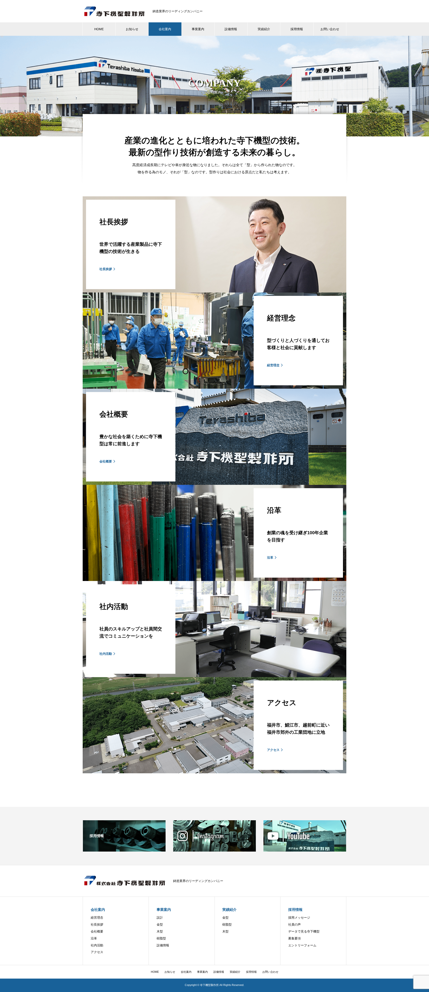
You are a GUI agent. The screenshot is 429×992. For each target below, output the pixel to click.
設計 (160, 917)
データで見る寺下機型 (304, 931)
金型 (160, 924)
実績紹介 (264, 29)
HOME (99, 29)
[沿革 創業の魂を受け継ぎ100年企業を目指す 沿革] (214, 579)
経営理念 (97, 917)
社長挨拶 (97, 924)
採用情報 (296, 29)
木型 (160, 931)
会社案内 (165, 29)
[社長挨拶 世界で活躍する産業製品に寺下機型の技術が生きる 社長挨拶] (214, 291)
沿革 (94, 938)
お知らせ (132, 29)
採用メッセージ (299, 917)
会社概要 (97, 931)
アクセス (97, 952)
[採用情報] (124, 850)
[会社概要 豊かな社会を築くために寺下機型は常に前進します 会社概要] (214, 483)
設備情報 (231, 29)
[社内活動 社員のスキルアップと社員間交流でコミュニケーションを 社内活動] (214, 675)
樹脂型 (161, 938)
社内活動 (97, 945)
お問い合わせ (329, 29)
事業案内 (198, 29)
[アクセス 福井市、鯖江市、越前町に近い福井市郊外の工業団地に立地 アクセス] (214, 771)
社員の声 (294, 924)
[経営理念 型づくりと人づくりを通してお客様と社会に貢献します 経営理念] (214, 387)
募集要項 (294, 938)
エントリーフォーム (302, 945)
